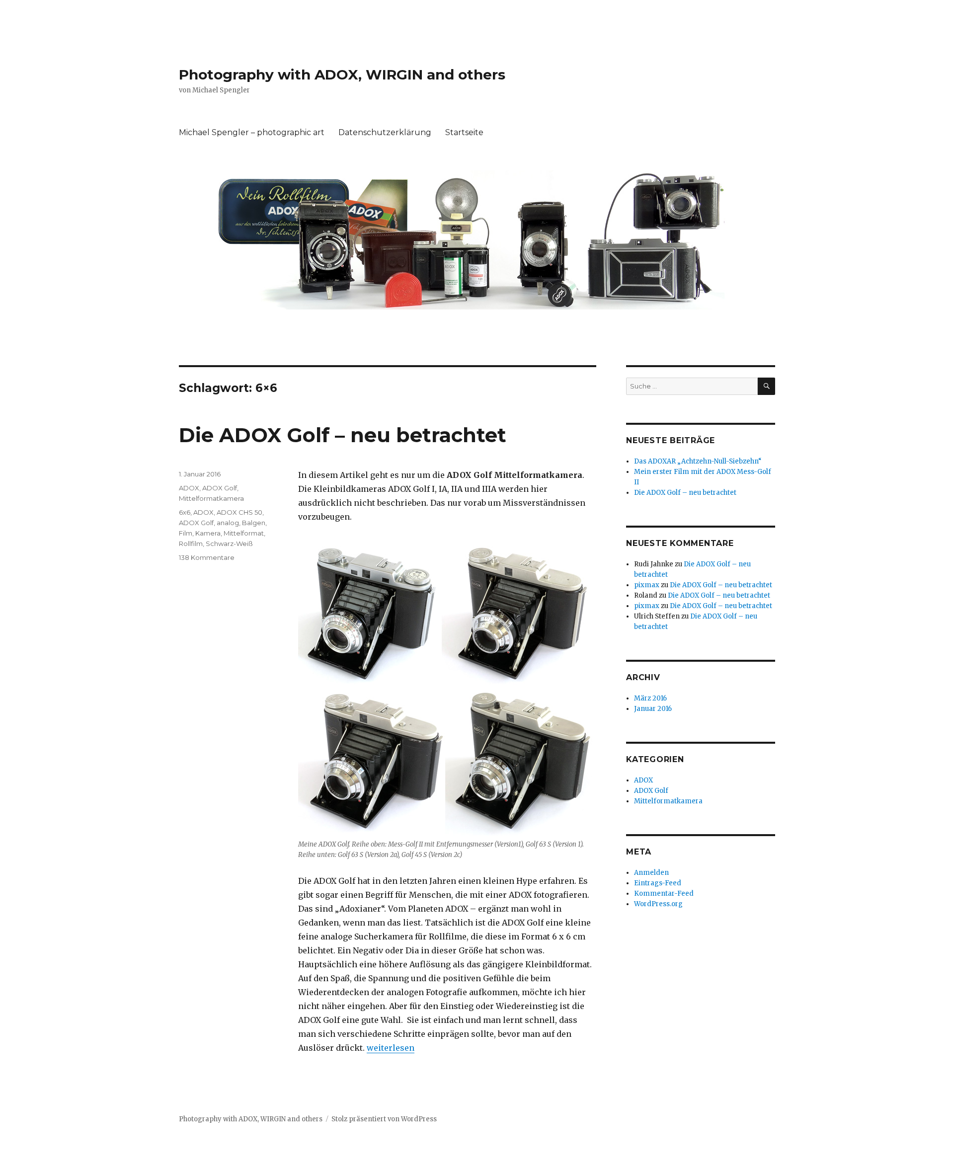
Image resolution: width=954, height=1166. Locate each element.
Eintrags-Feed (657, 883)
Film (185, 533)
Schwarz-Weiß (229, 543)
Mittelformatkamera (211, 498)
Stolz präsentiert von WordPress (384, 1119)
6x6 (184, 512)
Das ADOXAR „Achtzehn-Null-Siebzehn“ (698, 461)
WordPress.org (658, 904)
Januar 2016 (653, 708)
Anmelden (651, 872)
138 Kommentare (207, 557)
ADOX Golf (219, 488)
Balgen (253, 523)
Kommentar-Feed (664, 893)
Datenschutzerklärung (384, 132)
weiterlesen (390, 1048)
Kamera (208, 533)
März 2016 (650, 698)
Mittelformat (244, 533)
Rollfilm (191, 543)
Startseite (464, 132)
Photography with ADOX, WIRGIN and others (342, 74)
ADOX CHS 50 (239, 512)
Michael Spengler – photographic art (251, 132)
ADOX (189, 488)
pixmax (646, 585)
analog (228, 523)
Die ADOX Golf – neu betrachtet (342, 435)
